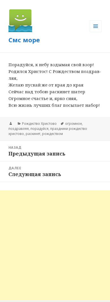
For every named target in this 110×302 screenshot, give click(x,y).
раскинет (33, 133)
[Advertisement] (55, 245)
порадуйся (39, 128)
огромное (73, 123)
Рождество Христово (39, 123)
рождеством (52, 133)
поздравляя (18, 128)
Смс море (24, 39)
